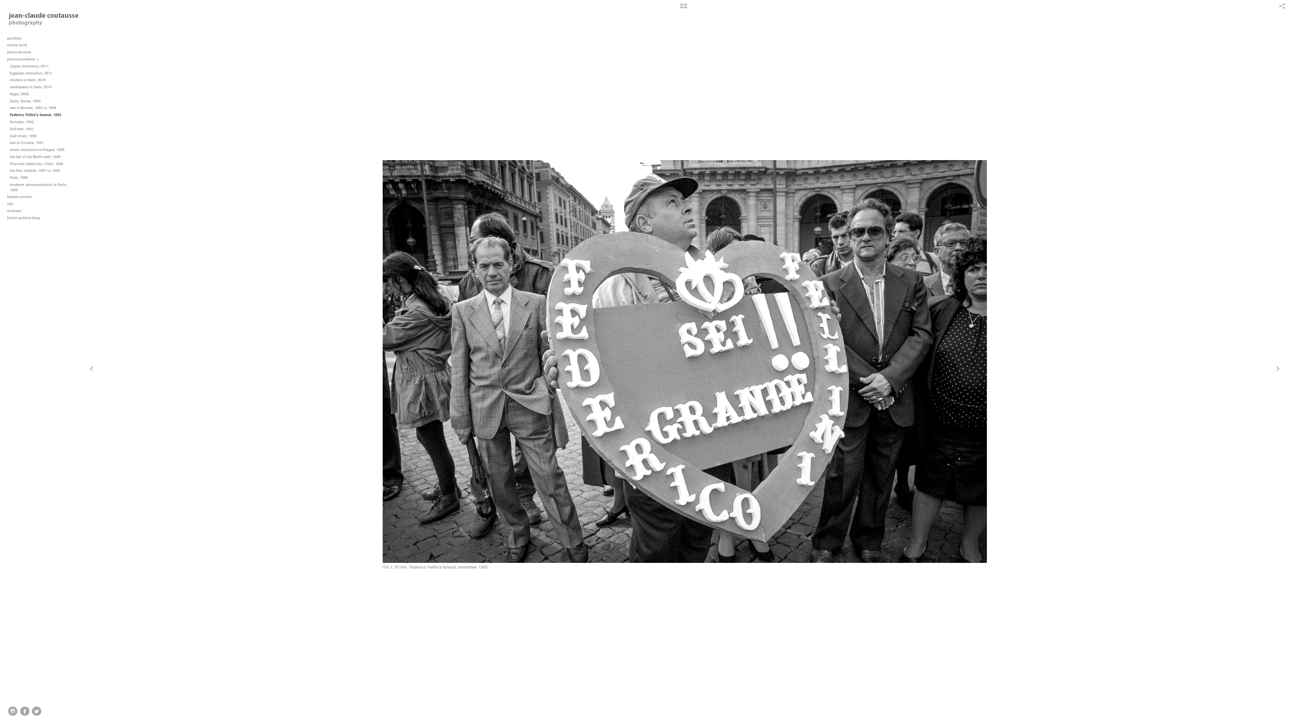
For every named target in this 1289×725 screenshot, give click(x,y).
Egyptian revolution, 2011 (31, 73)
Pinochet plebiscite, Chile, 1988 (36, 164)
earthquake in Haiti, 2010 (31, 87)
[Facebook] (25, 711)
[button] (683, 8)
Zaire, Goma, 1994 (25, 101)
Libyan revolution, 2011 (29, 66)
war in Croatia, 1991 (27, 143)
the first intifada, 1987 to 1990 (35, 170)
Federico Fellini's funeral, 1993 (35, 115)
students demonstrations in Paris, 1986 (38, 187)
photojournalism (21, 59)
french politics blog (23, 218)
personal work (19, 52)
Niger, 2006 (19, 94)
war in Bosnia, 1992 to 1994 (33, 108)
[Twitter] (37, 711)
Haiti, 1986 (19, 178)
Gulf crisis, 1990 (23, 136)
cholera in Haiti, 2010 (28, 80)
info (10, 204)
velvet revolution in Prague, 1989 (37, 150)
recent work (17, 45)
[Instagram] (13, 711)
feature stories (20, 197)
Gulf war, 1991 (22, 129)
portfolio (14, 38)
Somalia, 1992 (22, 122)
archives (14, 211)
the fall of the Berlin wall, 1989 (35, 157)
